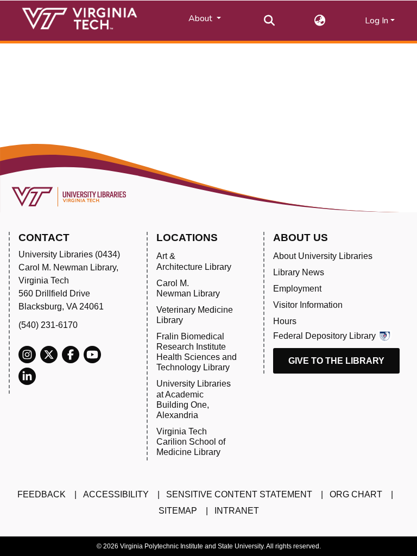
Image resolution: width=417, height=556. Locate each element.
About (201, 18)
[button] (320, 20)
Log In (376, 21)
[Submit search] (269, 20)
